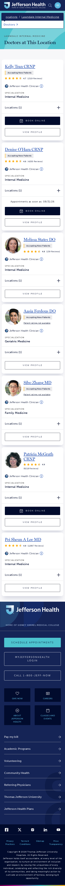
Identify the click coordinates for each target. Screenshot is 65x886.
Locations (11, 17)
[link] (20, 66)
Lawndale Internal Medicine (40, 17)
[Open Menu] (58, 5)
